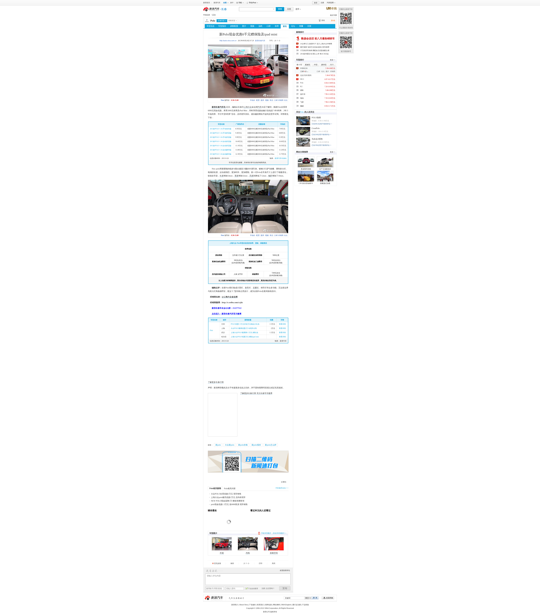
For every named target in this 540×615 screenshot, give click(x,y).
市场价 (252, 100)
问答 (289, 9)
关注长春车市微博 (264, 393)
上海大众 (248, 107)
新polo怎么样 (270, 445)
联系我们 (260, 605)
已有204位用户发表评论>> (321, 135)
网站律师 (276, 605)
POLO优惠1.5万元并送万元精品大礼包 (245, 324)
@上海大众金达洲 (230, 297)
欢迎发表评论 (285, 570)
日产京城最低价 (325, 169)
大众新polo (229, 445)
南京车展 (333, 15)
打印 (260, 563)
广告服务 (252, 605)
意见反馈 (217, 563)
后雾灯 (256, 288)
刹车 (247, 288)
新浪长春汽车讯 (219, 107)
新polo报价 (256, 445)
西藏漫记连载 (325, 183)
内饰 (248, 553)
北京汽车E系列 (305, 75)
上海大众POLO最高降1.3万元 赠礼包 (244, 333)
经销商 (280, 100)
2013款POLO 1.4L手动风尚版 (220, 129)
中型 (315, 65)
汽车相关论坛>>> (282, 488)
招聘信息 (268, 605)
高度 (251, 176)
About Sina (243, 605)
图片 (244, 26)
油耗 (260, 26)
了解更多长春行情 (216, 382)
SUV (332, 65)
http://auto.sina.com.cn (228, 41)
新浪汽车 (217, 3)
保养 (277, 26)
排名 (323, 20)
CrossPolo (316, 128)
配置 (258, 100)
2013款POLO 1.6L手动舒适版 (220, 137)
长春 (224, 9)
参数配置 (234, 26)
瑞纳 (302, 98)
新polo (218, 445)
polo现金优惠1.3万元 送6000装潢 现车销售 (229, 504)
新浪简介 (234, 605)
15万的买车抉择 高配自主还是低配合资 (314, 50)
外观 (222, 553)
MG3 (302, 79)
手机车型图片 (266, 533)
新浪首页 (206, 3)
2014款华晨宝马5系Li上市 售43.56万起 (314, 54)
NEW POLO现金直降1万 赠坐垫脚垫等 (227, 501)
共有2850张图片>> (279, 533)
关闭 (273, 563)
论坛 (293, 26)
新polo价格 (243, 445)
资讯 (285, 26)
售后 (271, 100)
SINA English (286, 605)
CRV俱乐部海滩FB (306, 183)
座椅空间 (274, 553)
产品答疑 (305, 605)
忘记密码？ (270, 588)
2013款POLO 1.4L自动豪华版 (220, 150)
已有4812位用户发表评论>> (322, 124)
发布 (285, 588)
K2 (301, 86)
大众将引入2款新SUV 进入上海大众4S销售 (316, 44)
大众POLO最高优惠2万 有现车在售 (244, 328)
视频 (252, 26)
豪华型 (323, 65)
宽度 (236, 176)
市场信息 (206, 15)
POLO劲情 (316, 118)
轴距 (270, 176)
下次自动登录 (253, 589)
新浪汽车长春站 (281, 158)
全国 (225, 3)
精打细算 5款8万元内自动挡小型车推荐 (314, 47)
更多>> (332, 60)
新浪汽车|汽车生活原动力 (236, 598)
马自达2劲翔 (317, 139)
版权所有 (273, 612)
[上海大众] (207, 22)
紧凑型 (307, 65)
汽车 (260, 107)
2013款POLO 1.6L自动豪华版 (220, 154)
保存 (232, 563)
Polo (212, 20)
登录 (315, 3)
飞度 (302, 102)
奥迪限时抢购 (306, 169)
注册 (322, 3)
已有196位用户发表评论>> (321, 145)
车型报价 (222, 26)
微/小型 (299, 65)
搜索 (280, 9)
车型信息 (210, 26)
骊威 (302, 106)
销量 (301, 26)
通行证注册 (296, 605)
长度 (222, 176)
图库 (262, 100)
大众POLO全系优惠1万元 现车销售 (226, 494)
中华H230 (303, 68)
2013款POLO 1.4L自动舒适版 (220, 141)
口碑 (269, 26)
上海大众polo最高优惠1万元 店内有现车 (228, 497)
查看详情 (282, 324)
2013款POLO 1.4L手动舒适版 (220, 133)
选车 (297, 9)
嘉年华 (302, 94)
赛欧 (302, 90)
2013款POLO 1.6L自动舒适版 (220, 146)
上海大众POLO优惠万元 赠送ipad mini (245, 337)
